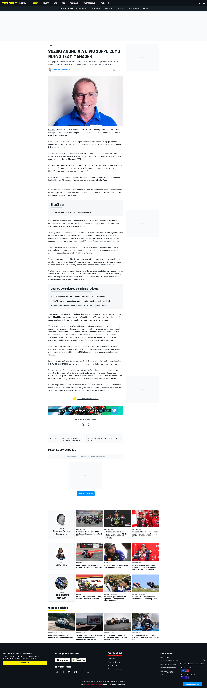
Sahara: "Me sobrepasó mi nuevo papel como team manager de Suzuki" (79, 306)
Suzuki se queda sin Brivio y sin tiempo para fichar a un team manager (79, 296)
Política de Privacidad (118, 681)
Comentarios (164, 657)
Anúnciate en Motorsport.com (170, 661)
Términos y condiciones (87, 681)
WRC (55, 3)
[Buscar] (200, 3)
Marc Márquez (96, 8)
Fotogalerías (109, 8)
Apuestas (121, 8)
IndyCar (46, 3)
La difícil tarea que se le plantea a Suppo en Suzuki (72, 212)
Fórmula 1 (23, 3)
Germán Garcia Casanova (61, 69)
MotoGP (35, 3)
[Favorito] (114, 70)
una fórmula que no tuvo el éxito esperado (91, 320)
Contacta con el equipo (168, 664)
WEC (63, 3)
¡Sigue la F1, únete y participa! (138, 8)
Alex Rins (109, 238)
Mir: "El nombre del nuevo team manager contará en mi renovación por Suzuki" (82, 301)
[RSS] (87, 672)
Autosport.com (113, 665)
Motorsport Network (94, 684)
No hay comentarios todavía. (86, 457)
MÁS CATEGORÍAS (89, 3)
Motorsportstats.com (115, 669)
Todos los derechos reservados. (114, 684)
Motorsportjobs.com (114, 662)
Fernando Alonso (82, 8)
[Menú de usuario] (204, 3)
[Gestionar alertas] (88, 424)
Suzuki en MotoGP (88, 317)
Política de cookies (103, 681)
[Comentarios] (119, 70)
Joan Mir (100, 238)
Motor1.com (111, 658)
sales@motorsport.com (168, 667)
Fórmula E (74, 3)
